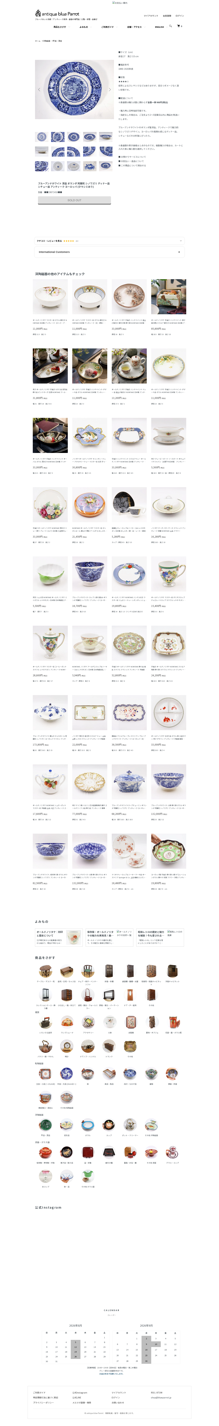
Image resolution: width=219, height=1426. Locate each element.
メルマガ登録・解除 (81, 1402)
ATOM (159, 1392)
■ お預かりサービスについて (132, 156)
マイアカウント (151, 15)
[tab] (42, 137)
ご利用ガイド (107, 26)
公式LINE (76, 1397)
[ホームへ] (57, 10)
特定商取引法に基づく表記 (45, 1397)
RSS (153, 1392)
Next (109, 89)
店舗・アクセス (134, 26)
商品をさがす (60, 26)
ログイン (180, 15)
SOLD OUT (74, 200)
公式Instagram (79, 1392)
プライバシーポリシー (43, 1402)
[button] (109, 252)
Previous (39, 89)
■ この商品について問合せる (132, 165)
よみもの (84, 26)
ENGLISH (159, 26)
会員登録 (167, 15)
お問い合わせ (118, 1402)
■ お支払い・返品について (131, 161)
